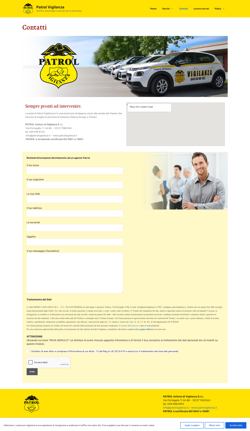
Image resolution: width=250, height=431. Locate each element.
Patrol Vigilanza (50, 7)
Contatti (183, 8)
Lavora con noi (201, 8)
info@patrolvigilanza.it (176, 407)
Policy (218, 8)
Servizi (166, 8)
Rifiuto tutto (214, 425)
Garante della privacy (129, 326)
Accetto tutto (236, 425)
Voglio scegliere (192, 425)
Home (153, 8)
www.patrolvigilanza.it (204, 407)
